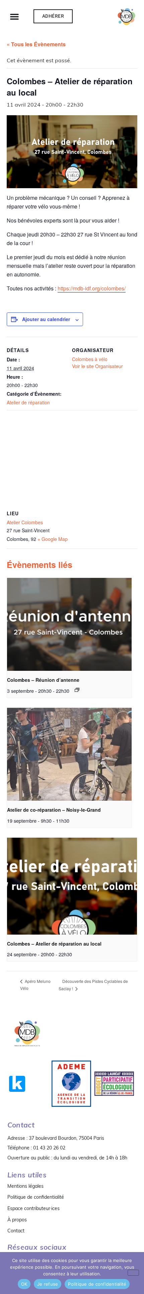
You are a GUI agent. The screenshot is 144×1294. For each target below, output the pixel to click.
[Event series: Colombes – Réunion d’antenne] (77, 690)
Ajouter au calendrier (46, 319)
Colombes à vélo (89, 359)
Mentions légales (25, 1186)
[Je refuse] (133, 1273)
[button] (14, 16)
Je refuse (47, 1284)
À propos (17, 1220)
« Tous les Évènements (36, 44)
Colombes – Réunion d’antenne (43, 679)
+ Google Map (53, 539)
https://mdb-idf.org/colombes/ (92, 288)
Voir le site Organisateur (97, 366)
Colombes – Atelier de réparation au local (54, 943)
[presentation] (69, 624)
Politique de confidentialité (35, 1197)
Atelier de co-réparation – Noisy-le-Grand (54, 809)
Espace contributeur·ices (33, 1208)
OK (24, 1284)
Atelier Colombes (25, 522)
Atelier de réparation (28, 402)
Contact (15, 1231)
